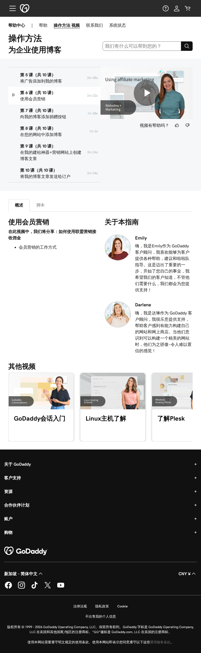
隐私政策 (102, 606)
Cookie (122, 606)
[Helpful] (177, 125)
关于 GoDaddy (17, 464)
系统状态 (117, 25)
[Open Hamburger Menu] (10, 8)
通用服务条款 (160, 642)
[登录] (177, 8)
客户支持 (12, 478)
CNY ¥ (184, 574)
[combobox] (142, 46)
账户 (8, 518)
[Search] (187, 46)
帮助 (43, 25)
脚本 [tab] (40, 205)
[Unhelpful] (187, 125)
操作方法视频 (67, 25)
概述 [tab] (19, 205)
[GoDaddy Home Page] (26, 551)
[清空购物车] (187, 8)
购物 (8, 532)
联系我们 (94, 25)
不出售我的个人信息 (100, 616)
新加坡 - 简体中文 (20, 574)
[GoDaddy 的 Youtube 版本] (61, 588)
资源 (8, 491)
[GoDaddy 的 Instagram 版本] (21, 588)
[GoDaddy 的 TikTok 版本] (34, 588)
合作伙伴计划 (16, 505)
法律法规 (80, 606)
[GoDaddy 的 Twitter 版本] (47, 588)
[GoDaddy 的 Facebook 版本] (8, 588)
